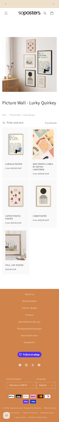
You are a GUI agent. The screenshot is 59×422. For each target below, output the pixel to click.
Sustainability (29, 301)
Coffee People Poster (13, 217)
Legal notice (20, 417)
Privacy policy (13, 412)
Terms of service (30, 412)
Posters (29, 314)
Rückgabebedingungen (29, 328)
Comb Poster (40, 216)
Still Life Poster (14, 265)
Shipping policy (47, 412)
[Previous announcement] (5, 4)
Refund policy (50, 408)
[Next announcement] (53, 4)
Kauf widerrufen (29, 335)
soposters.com (16, 408)
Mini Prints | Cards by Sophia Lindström (43, 167)
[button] (6, 13)
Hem (4, 115)
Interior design (29, 307)
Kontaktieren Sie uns (30, 321)
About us (29, 294)
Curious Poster (13, 164)
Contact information (38, 417)
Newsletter (29, 342)
